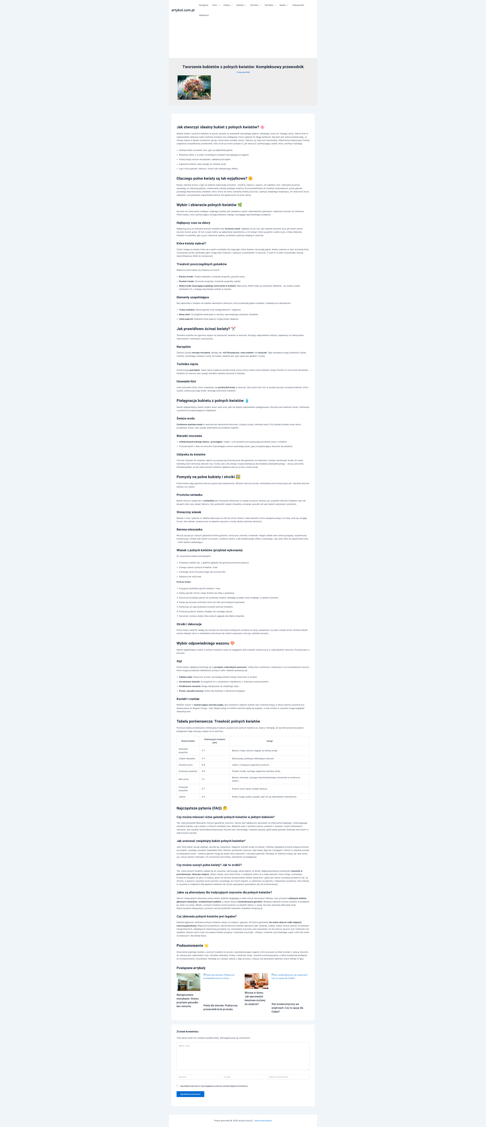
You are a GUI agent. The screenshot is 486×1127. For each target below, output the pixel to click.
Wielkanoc (204, 15)
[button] (218, 5)
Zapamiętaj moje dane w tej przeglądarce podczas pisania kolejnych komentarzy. (214, 1086)
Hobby (227, 5)
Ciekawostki (298, 5)
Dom (214, 5)
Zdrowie (254, 5)
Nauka (283, 5)
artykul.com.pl (183, 10)
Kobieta (240, 5)
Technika (269, 5)
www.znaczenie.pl (263, 1120)
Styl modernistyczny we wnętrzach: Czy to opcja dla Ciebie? (287, 1008)
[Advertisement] (243, 39)
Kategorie (203, 5)
